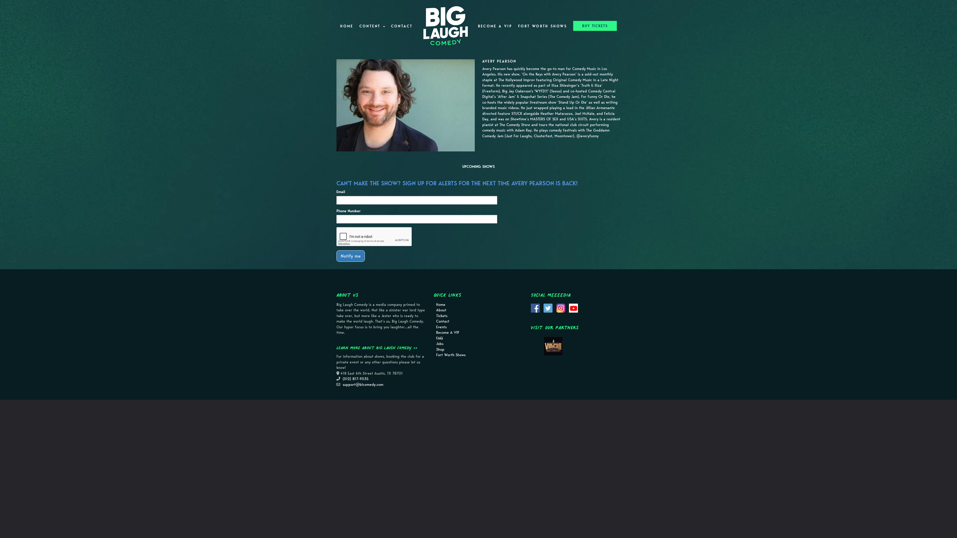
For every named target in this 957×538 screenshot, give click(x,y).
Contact (402, 26)
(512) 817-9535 (356, 379)
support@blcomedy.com (363, 384)
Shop (440, 349)
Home (346, 26)
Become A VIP (495, 26)
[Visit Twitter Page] (548, 307)
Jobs (439, 343)
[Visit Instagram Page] (560, 307)
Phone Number (348, 211)
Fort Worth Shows (542, 26)
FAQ (439, 338)
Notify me (351, 256)
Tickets (441, 316)
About (441, 310)
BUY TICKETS (595, 26)
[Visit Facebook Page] (535, 307)
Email (340, 192)
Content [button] (371, 26)
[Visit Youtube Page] (573, 307)
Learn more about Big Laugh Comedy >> (376, 347)
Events (441, 327)
